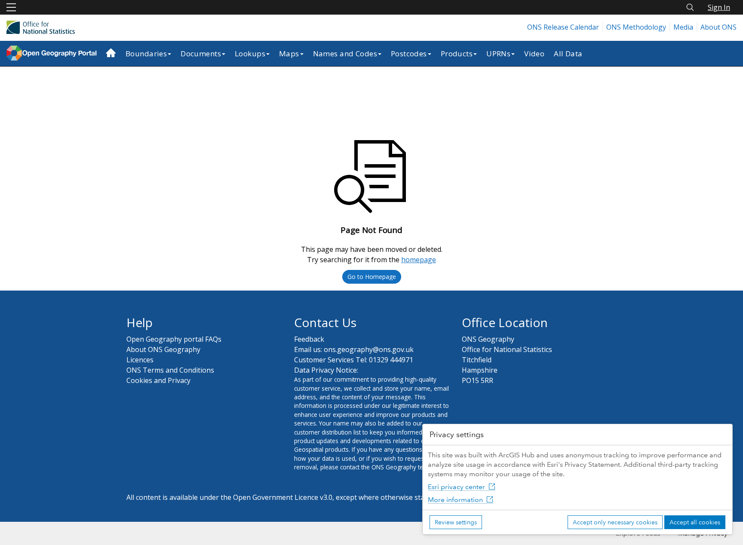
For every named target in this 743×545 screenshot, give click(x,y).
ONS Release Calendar (563, 27)
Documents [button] (201, 53)
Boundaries (146, 53)
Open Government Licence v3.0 (282, 497)
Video (534, 53)
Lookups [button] (250, 53)
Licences (140, 359)
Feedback (309, 339)
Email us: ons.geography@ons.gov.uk (354, 349)
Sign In (719, 7)
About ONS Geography (163, 349)
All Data (568, 53)
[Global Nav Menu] (11, 7)
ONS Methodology (636, 27)
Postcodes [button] (409, 53)
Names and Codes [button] (345, 53)
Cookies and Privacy (158, 380)
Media (683, 27)
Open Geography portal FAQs (173, 339)
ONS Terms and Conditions (170, 370)
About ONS (718, 27)
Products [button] (457, 53)
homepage (418, 259)
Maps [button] (289, 53)
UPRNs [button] (498, 53)
